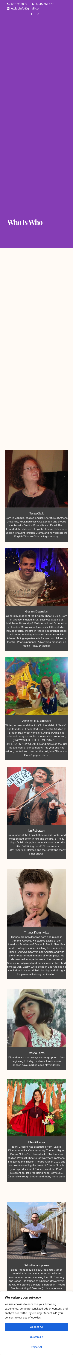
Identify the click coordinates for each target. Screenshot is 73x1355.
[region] (36, 1323)
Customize (36, 1336)
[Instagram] (38, 14)
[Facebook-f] (32, 14)
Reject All (36, 1346)
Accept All (36, 1326)
